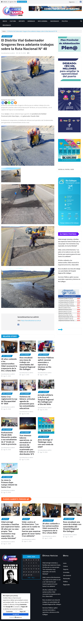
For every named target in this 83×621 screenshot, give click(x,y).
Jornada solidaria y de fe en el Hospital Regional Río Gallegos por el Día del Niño (46, 399)
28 (26, 575)
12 (38, 566)
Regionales (7, 25)
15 (29, 569)
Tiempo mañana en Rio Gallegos (69, 223)
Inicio (5, 21)
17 (33, 569)
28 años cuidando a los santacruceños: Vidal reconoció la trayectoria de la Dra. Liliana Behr (9, 365)
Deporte (22, 21)
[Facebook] (2, 102)
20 (24, 572)
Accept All (16, 614)
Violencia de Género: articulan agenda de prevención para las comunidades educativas (27, 402)
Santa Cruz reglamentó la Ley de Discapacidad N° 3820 (9, 400)
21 (26, 572)
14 (26, 569)
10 (33, 566)
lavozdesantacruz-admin (8, 53)
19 (38, 569)
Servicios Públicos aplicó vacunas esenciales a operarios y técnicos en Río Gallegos (46, 363)
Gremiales (31, 21)
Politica (65, 21)
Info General (42, 21)
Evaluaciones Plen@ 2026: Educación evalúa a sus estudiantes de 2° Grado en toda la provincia (9, 438)
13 (24, 569)
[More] (15, 102)
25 (36, 572)
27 (24, 575)
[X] (6, 102)
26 (38, 572)
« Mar (29, 577)
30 (31, 575)
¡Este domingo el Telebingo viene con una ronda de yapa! (45, 443)
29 (29, 575)
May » (33, 577)
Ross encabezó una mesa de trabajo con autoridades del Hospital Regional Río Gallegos (27, 363)
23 (31, 572)
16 (31, 569)
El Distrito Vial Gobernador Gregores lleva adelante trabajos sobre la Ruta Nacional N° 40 (32, 31)
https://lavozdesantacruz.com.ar (31, 320)
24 (33, 572)
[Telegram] (12, 102)
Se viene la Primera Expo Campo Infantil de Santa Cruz (9, 483)
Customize (9, 611)
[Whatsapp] (9, 102)
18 (36, 569)
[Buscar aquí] (81, 21)
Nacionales (54, 21)
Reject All (22, 611)
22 (29, 572)
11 (36, 566)
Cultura (13, 21)
